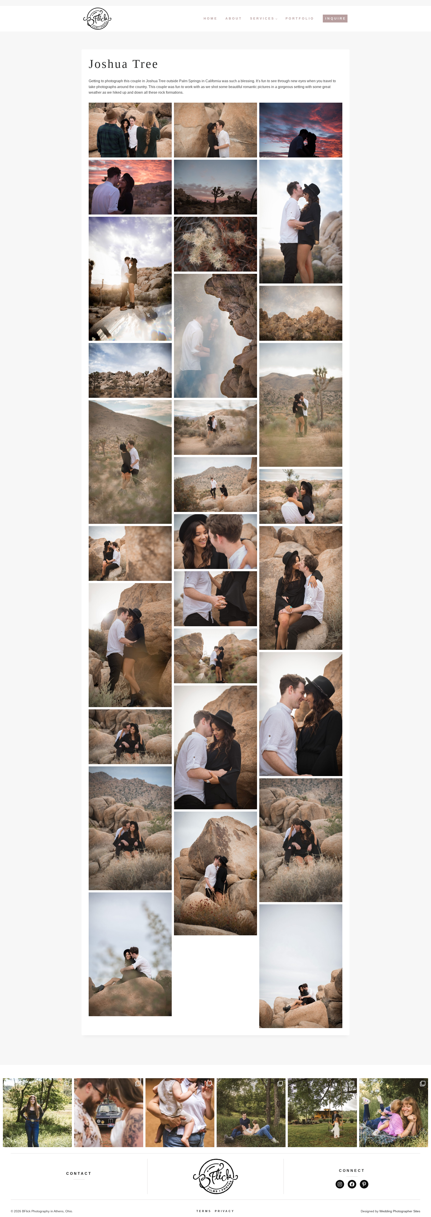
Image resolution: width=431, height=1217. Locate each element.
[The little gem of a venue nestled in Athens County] (322, 1112)
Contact (79, 1173)
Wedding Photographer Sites (399, 1211)
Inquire (335, 18)
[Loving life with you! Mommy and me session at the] (393, 1112)
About (233, 18)
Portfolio (300, 18)
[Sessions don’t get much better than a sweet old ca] (108, 1112)
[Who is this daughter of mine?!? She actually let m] (37, 1112)
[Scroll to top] (424, 1198)
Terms (203, 1211)
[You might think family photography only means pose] (251, 1112)
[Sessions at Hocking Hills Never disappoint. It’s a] (179, 1112)
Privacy (225, 1211)
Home (211, 18)
